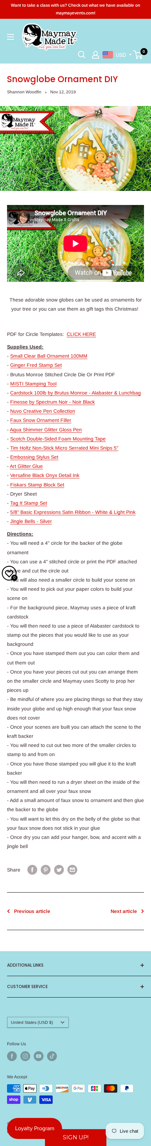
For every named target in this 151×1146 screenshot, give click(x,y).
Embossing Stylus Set (34, 457)
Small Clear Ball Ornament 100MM (48, 356)
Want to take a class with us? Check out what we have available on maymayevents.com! (75, 9)
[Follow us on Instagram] (25, 1056)
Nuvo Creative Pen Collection (42, 411)
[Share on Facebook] (32, 869)
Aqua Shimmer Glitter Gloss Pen (46, 429)
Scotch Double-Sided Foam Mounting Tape (58, 439)
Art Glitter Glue (26, 466)
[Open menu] (10, 37)
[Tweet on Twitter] (59, 869)
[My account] (95, 55)
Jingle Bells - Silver (31, 521)
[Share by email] (72, 869)
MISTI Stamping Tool (33, 383)
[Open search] (82, 55)
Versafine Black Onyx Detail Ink (44, 475)
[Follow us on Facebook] (12, 1056)
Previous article (32, 911)
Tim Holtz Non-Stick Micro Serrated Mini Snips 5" (64, 448)
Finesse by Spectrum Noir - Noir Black (52, 402)
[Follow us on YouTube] (39, 1056)
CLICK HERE (81, 334)
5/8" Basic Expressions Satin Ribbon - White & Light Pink (73, 512)
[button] (75, 1137)
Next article (124, 911)
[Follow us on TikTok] (52, 1056)
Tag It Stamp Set (28, 503)
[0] (138, 55)
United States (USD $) (32, 1022)
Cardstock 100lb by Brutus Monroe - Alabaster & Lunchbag (75, 393)
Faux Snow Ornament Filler (40, 420)
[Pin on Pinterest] (46, 869)
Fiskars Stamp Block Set (37, 485)
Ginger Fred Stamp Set (36, 365)
